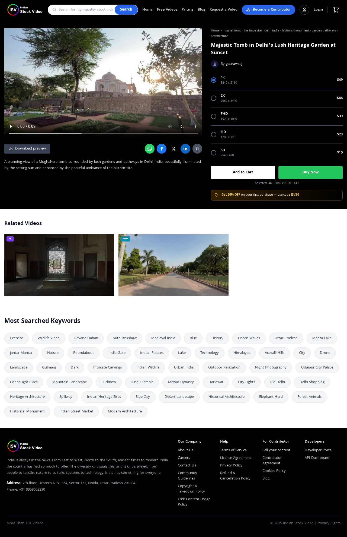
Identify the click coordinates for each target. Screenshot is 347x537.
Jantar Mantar (21, 353)
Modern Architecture (125, 412)
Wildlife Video (49, 338)
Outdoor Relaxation (224, 368)
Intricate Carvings (107, 368)
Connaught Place (24, 382)
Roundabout (83, 353)
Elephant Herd (271, 397)
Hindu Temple (142, 382)
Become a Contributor (272, 10)
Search (126, 10)
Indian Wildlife (147, 368)
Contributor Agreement (272, 460)
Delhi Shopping (312, 382)
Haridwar (215, 382)
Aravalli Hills (274, 353)
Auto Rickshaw (125, 338)
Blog (201, 9)
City (302, 353)
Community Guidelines (187, 476)
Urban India (184, 368)
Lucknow (108, 382)
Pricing (187, 9)
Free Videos (167, 9)
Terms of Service (233, 450)
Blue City (143, 397)
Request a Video (223, 9)
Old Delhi (277, 382)
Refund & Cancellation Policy (235, 476)
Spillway (65, 397)
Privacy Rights (329, 523)
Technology (209, 353)
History (217, 338)
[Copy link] (197, 149)
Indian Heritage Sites (104, 397)
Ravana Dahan (86, 338)
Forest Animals (309, 397)
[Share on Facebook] (161, 149)
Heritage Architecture (27, 397)
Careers (184, 458)
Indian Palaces (151, 353)
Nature (53, 353)
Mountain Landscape (69, 382)
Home (147, 9)
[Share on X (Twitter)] (173, 149)
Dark (75, 368)
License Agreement (235, 458)
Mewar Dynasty (181, 382)
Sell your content (276, 450)
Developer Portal (318, 450)
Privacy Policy (231, 466)
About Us (185, 450)
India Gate (117, 353)
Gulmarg (49, 368)
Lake (182, 353)
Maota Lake (322, 338)
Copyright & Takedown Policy (191, 489)
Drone (325, 353)
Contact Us (187, 466)
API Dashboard (317, 458)
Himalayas (241, 353)
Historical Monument (27, 412)
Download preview (30, 149)
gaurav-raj (234, 64)
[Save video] (107, 240)
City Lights (246, 382)
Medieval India (163, 338)
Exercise (16, 338)
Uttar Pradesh (286, 338)
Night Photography (271, 368)
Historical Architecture (226, 397)
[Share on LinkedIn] (185, 149)
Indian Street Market (76, 412)
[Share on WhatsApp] (150, 149)
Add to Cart (243, 173)
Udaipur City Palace (317, 368)
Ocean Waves (249, 338)
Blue (193, 338)
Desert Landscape (179, 397)
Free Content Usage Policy (194, 502)
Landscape (18, 368)
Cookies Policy (274, 471)
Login (318, 9)
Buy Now (311, 173)
